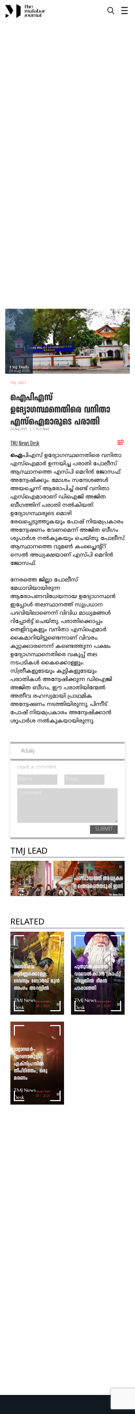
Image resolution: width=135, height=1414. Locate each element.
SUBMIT (104, 829)
